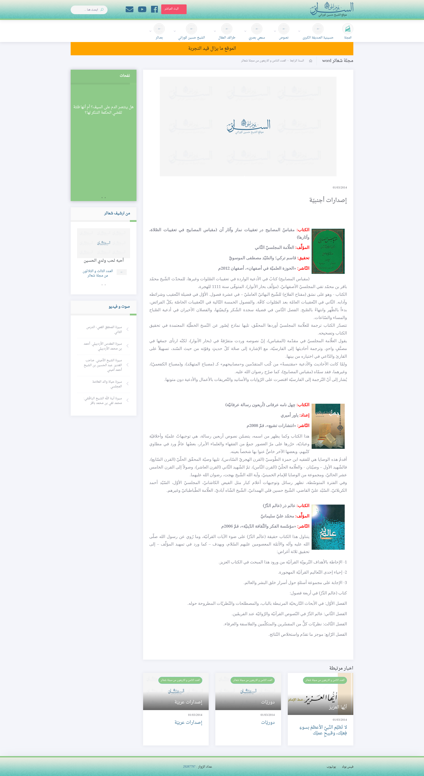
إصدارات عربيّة (188, 722)
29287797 (189, 766)
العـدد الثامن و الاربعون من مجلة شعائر (324, 680)
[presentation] (105, 198)
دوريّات (268, 722)
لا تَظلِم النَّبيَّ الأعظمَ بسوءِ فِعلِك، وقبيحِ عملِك (323, 730)
